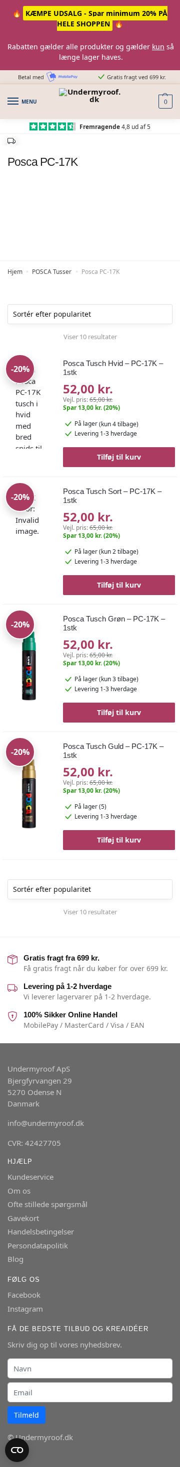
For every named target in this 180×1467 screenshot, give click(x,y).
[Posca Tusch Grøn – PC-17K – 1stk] (29, 663)
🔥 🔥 (90, 18)
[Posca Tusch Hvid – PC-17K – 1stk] (29, 408)
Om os (19, 1191)
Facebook (24, 1295)
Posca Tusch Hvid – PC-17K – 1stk (113, 367)
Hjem (15, 271)
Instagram (25, 1309)
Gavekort (23, 1218)
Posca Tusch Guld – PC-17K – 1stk (113, 750)
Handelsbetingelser (41, 1231)
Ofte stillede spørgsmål (48, 1204)
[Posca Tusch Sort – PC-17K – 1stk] (29, 536)
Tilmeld (26, 1415)
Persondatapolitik (38, 1245)
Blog (16, 1259)
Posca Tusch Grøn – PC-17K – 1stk (114, 623)
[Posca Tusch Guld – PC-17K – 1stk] (29, 791)
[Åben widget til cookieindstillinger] (17, 1450)
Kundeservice (31, 1177)
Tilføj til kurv (119, 457)
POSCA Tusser (52, 271)
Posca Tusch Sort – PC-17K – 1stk (112, 495)
